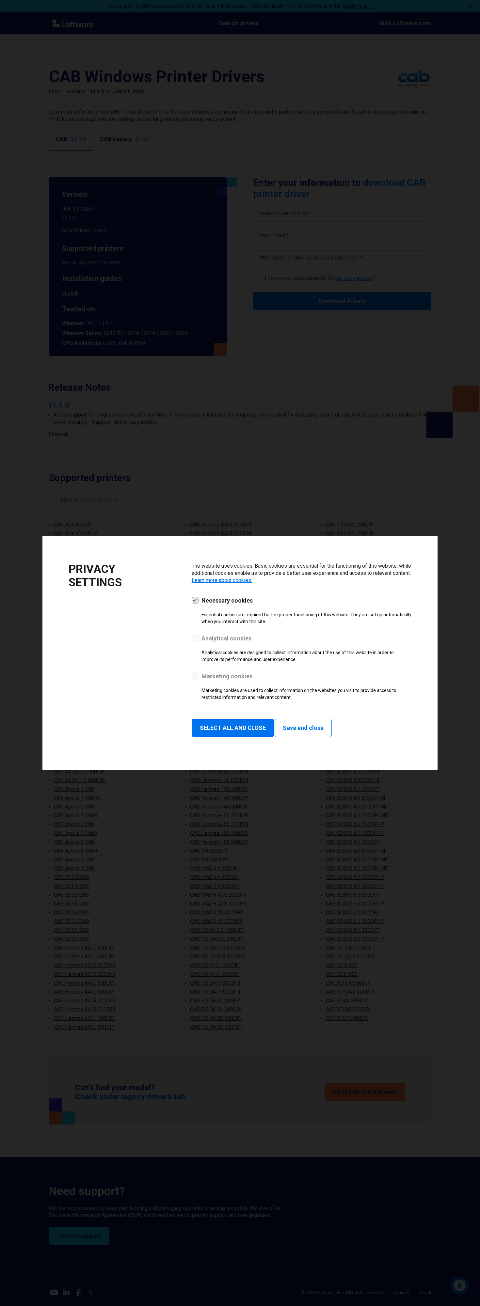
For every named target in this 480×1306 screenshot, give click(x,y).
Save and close (303, 727)
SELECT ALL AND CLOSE (233, 727)
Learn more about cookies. (222, 580)
